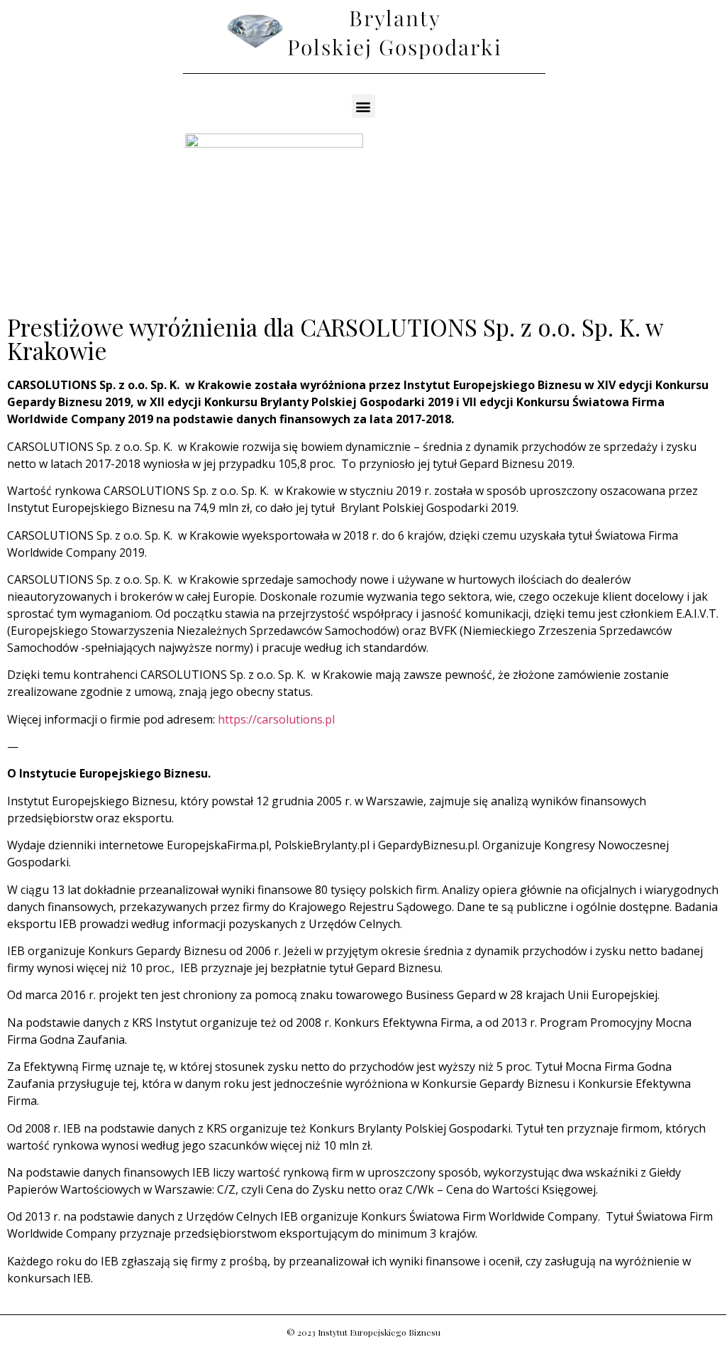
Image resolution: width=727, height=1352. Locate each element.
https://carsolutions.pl (276, 719)
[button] (363, 106)
